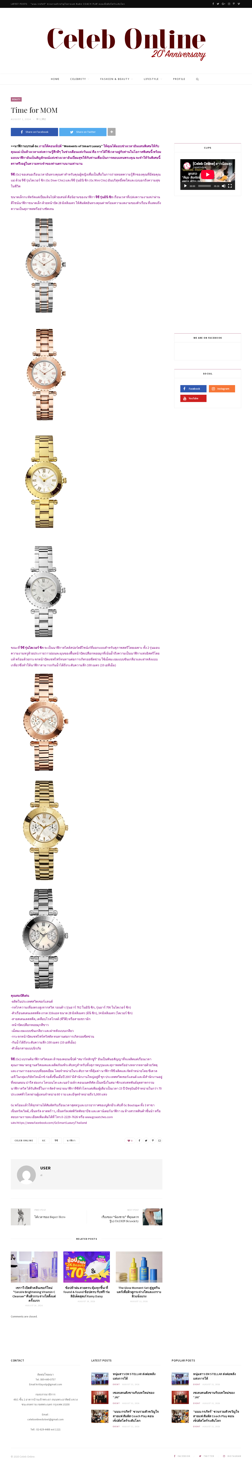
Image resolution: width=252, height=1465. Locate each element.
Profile (179, 79)
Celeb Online (24, 1140)
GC (44, 1140)
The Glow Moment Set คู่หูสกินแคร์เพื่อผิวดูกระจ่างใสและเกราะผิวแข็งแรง (139, 1292)
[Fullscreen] (230, 186)
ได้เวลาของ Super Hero (49, 1217)
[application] (207, 174)
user (45, 1168)
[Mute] (224, 186)
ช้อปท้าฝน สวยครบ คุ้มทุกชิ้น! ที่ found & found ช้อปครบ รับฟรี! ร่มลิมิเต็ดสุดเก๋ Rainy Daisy (86, 1292)
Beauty (16, 99)
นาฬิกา (71, 1140)
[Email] (159, 1140)
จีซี (56, 1140)
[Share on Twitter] (146, 1140)
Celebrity (78, 79)
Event (116, 1384)
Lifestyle (151, 79)
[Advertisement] (208, 264)
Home (55, 79)
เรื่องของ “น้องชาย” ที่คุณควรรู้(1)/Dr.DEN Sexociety (120, 1219)
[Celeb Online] (126, 41)
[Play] (185, 186)
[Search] (196, 79)
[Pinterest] (153, 1140)
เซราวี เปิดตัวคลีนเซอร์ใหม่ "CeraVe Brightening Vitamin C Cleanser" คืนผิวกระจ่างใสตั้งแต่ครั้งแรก (34, 1294)
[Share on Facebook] (139, 1140)
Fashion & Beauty (115, 79)
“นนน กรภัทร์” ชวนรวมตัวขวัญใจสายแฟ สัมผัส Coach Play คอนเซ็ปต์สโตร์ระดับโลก (78, 4)
